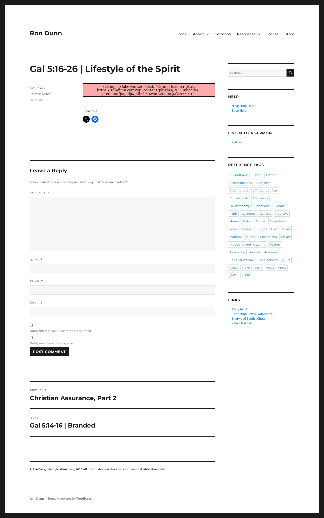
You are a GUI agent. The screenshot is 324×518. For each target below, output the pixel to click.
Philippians (268, 236)
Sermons (223, 34)
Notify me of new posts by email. (53, 343)
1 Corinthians (239, 175)
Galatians (36, 100)
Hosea (234, 221)
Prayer (285, 236)
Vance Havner (241, 323)
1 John (257, 175)
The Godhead (268, 260)
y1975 (246, 275)
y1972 (270, 267)
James (261, 221)
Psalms (275, 244)
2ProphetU (239, 309)
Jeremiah (277, 221)
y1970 (246, 267)
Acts (274, 190)
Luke (274, 229)
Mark (286, 229)
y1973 (282, 267)
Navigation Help (243, 106)
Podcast (237, 142)
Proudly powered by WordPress (70, 499)
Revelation (237, 252)
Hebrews (281, 213)
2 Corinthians (239, 190)
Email (36, 281)
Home (181, 34)
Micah (251, 236)
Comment (40, 193)
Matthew (236, 236)
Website (37, 303)
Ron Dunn (46, 33)
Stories (272, 34)
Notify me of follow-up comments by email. (61, 330)
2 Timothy (260, 190)
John (233, 229)
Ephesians (261, 206)
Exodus (279, 206)
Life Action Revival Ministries (252, 314)
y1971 (258, 267)
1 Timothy (263, 182)
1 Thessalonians (241, 182)
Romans (270, 252)
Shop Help (239, 111)
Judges (261, 229)
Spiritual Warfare (242, 260)
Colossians (260, 198)
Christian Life (239, 198)
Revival (255, 252)
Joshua (246, 229)
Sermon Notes (40, 94)
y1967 (286, 260)
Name (36, 260)
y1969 (234, 267)
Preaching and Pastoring (248, 244)
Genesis (265, 213)
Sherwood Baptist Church (250, 319)
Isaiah (247, 221)
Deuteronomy (240, 206)
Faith (233, 213)
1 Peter (271, 175)
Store (289, 34)
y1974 (234, 275)
